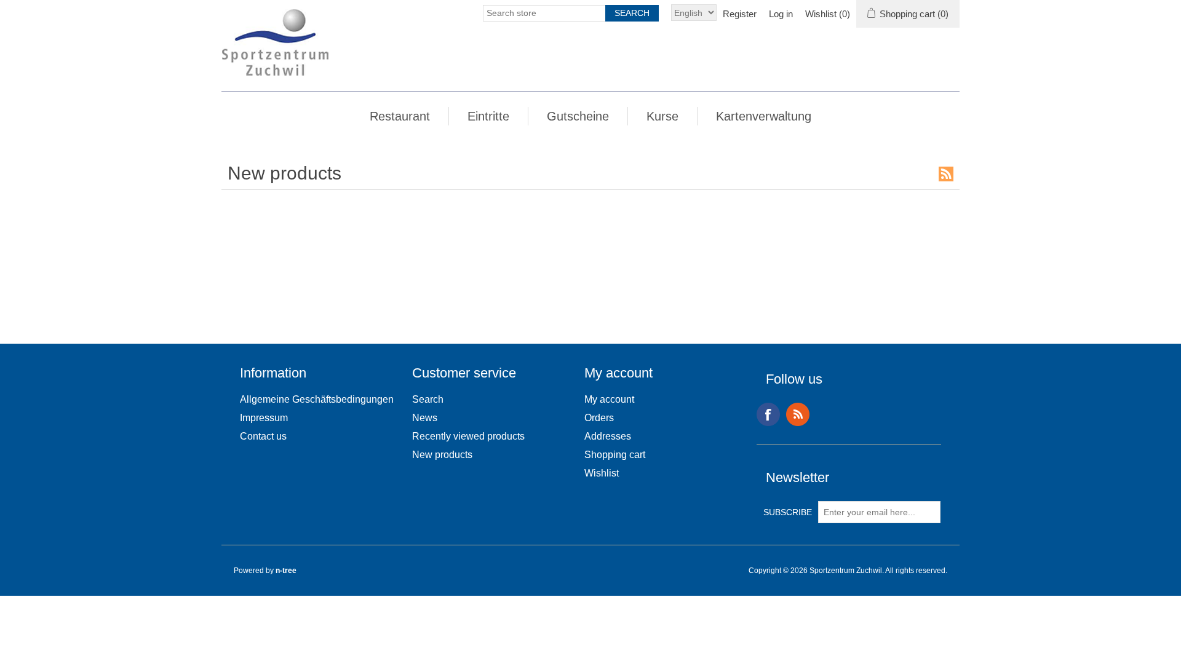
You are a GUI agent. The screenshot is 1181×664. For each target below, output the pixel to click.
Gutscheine (578, 116)
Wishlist (601, 473)
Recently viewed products (468, 436)
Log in (781, 14)
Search (427, 399)
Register (740, 14)
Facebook (768, 414)
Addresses (607, 436)
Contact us (263, 436)
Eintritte (488, 116)
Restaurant (400, 116)
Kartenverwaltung (763, 116)
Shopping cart (614, 454)
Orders (599, 418)
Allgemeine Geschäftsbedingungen (317, 399)
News (424, 418)
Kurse (662, 116)
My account (609, 399)
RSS (946, 174)
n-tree (286, 570)
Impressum (264, 418)
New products (442, 454)
